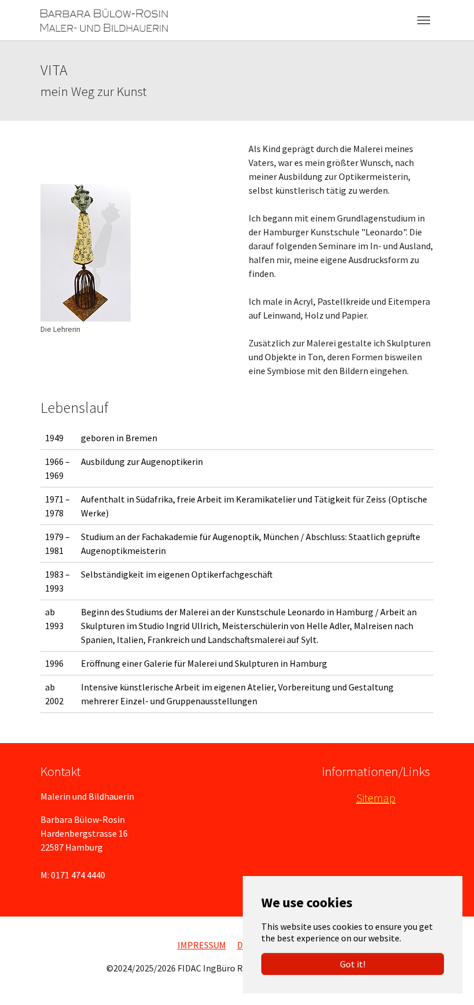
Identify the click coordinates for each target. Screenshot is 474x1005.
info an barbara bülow (83, 889)
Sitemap (375, 797)
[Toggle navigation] (424, 20)
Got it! (352, 964)
